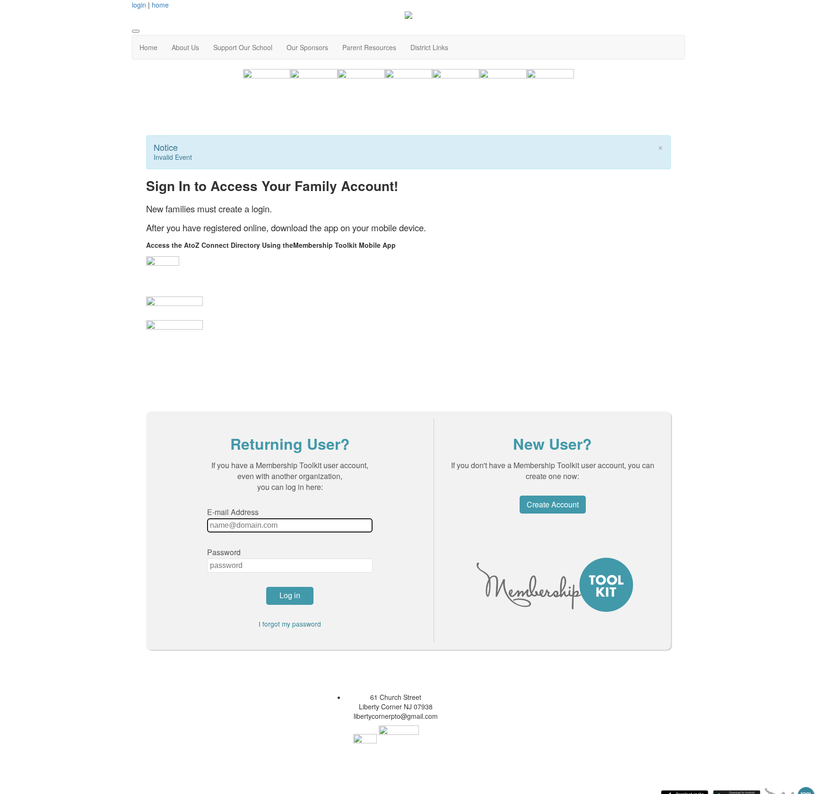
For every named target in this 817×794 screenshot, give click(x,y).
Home (148, 47)
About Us (185, 47)
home (160, 4)
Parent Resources (369, 47)
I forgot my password (290, 623)
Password (224, 552)
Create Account (553, 504)
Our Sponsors (307, 47)
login (139, 4)
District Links (429, 47)
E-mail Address (233, 511)
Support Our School (242, 47)
